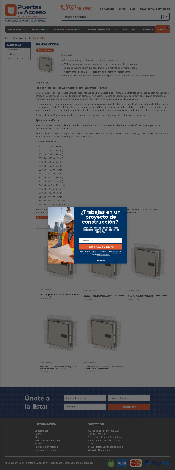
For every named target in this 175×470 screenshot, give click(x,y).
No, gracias (101, 260)
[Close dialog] (123, 209)
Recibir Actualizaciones (101, 246)
